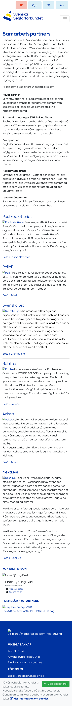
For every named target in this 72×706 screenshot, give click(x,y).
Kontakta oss (16, 651)
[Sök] (35, 5)
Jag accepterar (57, 683)
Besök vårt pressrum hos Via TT (27, 675)
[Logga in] (61, 5)
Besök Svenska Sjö (14, 353)
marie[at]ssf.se (16, 589)
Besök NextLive (12, 557)
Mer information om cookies (25, 662)
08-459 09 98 (15, 592)
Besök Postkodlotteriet (16, 257)
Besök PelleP (10, 295)
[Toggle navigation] (64, 18)
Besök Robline (11, 404)
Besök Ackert (10, 462)
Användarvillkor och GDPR (24, 656)
